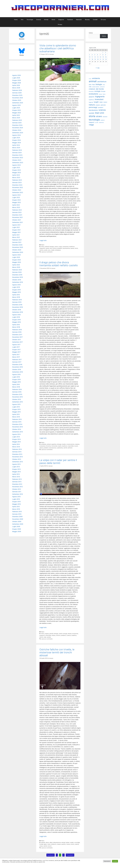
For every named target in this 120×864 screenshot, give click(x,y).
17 (89, 59)
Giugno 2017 (16, 349)
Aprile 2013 (16, 474)
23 (106, 59)
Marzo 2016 (16, 387)
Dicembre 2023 (17, 155)
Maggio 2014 (16, 442)
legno (45, 844)
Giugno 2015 (16, 409)
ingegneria (99, 96)
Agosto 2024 (16, 135)
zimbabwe (58, 250)
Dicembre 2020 (17, 245)
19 (95, 59)
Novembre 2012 (17, 486)
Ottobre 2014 (16, 429)
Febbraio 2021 (17, 240)
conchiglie (77, 842)
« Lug (97, 68)
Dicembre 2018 (17, 305)
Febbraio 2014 (17, 449)
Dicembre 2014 (17, 424)
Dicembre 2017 (17, 334)
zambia (49, 637)
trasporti (91, 122)
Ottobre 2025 (16, 100)
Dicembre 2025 (17, 95)
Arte (22, 19)
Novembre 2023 (17, 157)
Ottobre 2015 (16, 399)
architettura (101, 82)
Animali (46, 19)
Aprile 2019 (16, 295)
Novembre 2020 (17, 247)
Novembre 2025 (17, 98)
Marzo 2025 (16, 118)
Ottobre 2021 (16, 220)
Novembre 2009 (17, 519)
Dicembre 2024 (17, 125)
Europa (103, 91)
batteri (67, 842)
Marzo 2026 (16, 88)
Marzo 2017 (16, 357)
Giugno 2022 (16, 200)
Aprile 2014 (16, 444)
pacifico (63, 844)
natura (47, 248)
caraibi (72, 842)
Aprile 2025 (16, 115)
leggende (91, 102)
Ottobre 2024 (16, 130)
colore (56, 246)
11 (92, 57)
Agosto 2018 (16, 314)
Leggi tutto (43, 240)
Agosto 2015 (16, 404)
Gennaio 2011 (16, 491)
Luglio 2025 (16, 108)
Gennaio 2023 (17, 182)
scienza (69, 635)
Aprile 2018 (16, 324)
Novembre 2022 (17, 187)
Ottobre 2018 (16, 310)
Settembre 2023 (17, 162)
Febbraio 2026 (17, 90)
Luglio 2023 (16, 167)
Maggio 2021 (16, 232)
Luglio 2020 (16, 257)
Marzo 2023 (16, 177)
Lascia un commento (47, 252)
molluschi (53, 844)
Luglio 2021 (16, 227)
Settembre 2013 (17, 462)
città (90, 86)
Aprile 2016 (16, 384)
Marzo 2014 (16, 447)
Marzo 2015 (16, 417)
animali (47, 246)
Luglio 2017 (16, 347)
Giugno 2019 (16, 290)
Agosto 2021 (16, 225)
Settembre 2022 (17, 192)
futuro (104, 94)
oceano (59, 844)
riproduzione (66, 248)
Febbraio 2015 (17, 419)
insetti (59, 446)
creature (77, 444)
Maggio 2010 (16, 504)
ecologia (65, 633)
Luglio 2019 (16, 287)
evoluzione (65, 246)
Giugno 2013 (16, 469)
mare (48, 844)
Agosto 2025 (16, 105)
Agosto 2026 (16, 75)
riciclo (72, 844)
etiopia (70, 633)
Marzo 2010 (16, 509)
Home (16, 19)
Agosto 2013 (16, 464)
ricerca (68, 844)
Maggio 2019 (16, 292)
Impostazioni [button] (107, 861)
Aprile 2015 (16, 414)
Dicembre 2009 (17, 516)
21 (100, 59)
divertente (91, 91)
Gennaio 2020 (17, 272)
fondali (41, 844)
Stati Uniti (99, 113)
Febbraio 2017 (17, 359)
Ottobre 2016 (16, 369)
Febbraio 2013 (17, 479)
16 (105, 57)
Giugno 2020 (16, 260)
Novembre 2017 (17, 337)
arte (90, 84)
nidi (51, 248)
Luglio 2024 (16, 137)
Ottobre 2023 (16, 160)
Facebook (70, 19)
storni (76, 248)
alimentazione (57, 842)
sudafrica (73, 635)
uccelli (45, 250)
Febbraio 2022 (17, 210)
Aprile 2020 (16, 265)
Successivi (50, 855)
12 (95, 57)
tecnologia (94, 119)
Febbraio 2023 (17, 180)
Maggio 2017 (16, 352)
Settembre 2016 (17, 372)
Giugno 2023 (16, 170)
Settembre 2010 (17, 494)
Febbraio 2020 (17, 270)
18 (92, 59)
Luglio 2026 (16, 78)
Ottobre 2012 (16, 489)
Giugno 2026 (16, 80)
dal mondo (100, 89)
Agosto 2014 (16, 434)
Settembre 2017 (17, 342)
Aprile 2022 (16, 205)
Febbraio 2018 (17, 329)
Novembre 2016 (17, 367)
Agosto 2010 (16, 496)
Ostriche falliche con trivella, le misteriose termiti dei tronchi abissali (56, 652)
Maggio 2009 (16, 531)
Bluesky (87, 19)
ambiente (43, 444)
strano (41, 846)
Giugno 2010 (16, 501)
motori (105, 102)
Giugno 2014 (16, 439)
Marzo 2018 (16, 327)
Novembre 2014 (17, 427)
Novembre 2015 (17, 397)
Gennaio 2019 (16, 302)
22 (103, 59)
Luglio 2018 (16, 317)
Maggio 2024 (16, 142)
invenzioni (99, 99)
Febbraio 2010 (17, 511)
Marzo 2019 (16, 297)
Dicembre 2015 (17, 394)
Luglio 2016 (16, 377)
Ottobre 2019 (16, 280)
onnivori (54, 248)
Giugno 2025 (16, 110)
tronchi (50, 846)
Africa (42, 246)
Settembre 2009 (17, 524)
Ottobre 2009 (16, 521)
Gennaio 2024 (17, 152)
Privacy (60, 24)
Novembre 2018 (17, 307)
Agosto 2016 (16, 374)
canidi (60, 633)
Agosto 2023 (16, 165)
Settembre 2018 (17, 312)
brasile (64, 444)
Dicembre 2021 (17, 215)
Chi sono (103, 19)
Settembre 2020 (17, 252)
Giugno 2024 (16, 140)
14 (100, 57)
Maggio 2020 (16, 262)
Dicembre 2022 (17, 185)
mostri (76, 446)
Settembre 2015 (17, 402)
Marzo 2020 (16, 267)
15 (103, 57)
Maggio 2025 (16, 113)
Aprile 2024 (16, 145)
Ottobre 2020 (16, 250)
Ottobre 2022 (16, 190)
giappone (91, 97)
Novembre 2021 (17, 217)
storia (92, 116)
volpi (45, 637)
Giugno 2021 (16, 230)
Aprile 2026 (16, 85)
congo (60, 246)
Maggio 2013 (16, 471)
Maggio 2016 (16, 382)
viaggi (91, 125)
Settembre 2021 (17, 222)
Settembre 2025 (17, 103)
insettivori (71, 246)
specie (72, 248)
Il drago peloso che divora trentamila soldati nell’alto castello (58, 264)
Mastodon (79, 19)
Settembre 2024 (17, 132)
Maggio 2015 (16, 412)
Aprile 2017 (16, 354)
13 (97, 57)
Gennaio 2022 (16, 212)
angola (47, 633)
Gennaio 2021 (16, 242)
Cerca (91, 33)
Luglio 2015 (16, 407)
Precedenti (70, 855)
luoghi (96, 102)
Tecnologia (30, 19)
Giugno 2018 (16, 319)
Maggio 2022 (16, 202)
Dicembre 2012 (17, 484)
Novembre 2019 (17, 277)
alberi (51, 842)
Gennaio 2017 (16, 362)
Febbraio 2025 (17, 120)
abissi (47, 842)
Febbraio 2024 (17, 150)
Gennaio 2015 (16, 422)
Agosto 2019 (16, 285)
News (42, 244)
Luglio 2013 (16, 467)
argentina (53, 444)
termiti (41, 250)
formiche (48, 446)
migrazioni (42, 248)
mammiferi (71, 446)
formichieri (54, 446)
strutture (105, 116)
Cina (104, 84)
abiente (43, 842)
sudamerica (60, 447)
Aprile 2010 (16, 506)
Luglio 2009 (16, 526)
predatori (59, 248)
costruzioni (102, 86)
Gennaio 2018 (16, 332)
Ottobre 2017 (16, 339)
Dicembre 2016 (17, 364)
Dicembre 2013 (17, 454)
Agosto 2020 (16, 255)
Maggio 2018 (16, 322)
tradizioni (102, 120)
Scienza (38, 19)
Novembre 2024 (17, 127)
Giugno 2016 (16, 379)
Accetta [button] (115, 861)
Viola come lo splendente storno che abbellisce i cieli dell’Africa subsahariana (57, 48)
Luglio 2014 (16, 437)
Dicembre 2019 (17, 275)
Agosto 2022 (16, 195)
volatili (52, 250)
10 (89, 57)
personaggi (93, 107)
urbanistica (101, 122)
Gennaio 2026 (17, 93)
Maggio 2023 (16, 172)
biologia (51, 246)
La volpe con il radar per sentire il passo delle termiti (58, 461)
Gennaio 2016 (16, 392)
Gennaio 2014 (16, 452)
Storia (53, 19)
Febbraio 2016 (17, 389)
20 (98, 59)
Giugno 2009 (16, 529)
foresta (100, 94)
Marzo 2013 (16, 476)
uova (49, 250)
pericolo (103, 105)
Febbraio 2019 (17, 300)
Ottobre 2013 (16, 459)
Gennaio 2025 (16, 122)
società (91, 113)
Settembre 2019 (17, 282)
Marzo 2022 (16, 207)
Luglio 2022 (16, 197)
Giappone (61, 19)
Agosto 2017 (16, 344)
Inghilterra (91, 99)
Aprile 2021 (16, 235)
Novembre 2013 (17, 457)
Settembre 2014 (17, 432)
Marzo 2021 (16, 237)
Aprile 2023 (16, 175)
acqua (90, 78)
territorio (70, 447)
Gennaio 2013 (16, 481)
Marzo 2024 (16, 147)
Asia (93, 84)
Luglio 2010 (16, 499)
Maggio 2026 (16, 83)
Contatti (95, 19)
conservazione (70, 444)
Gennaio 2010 (16, 514)
